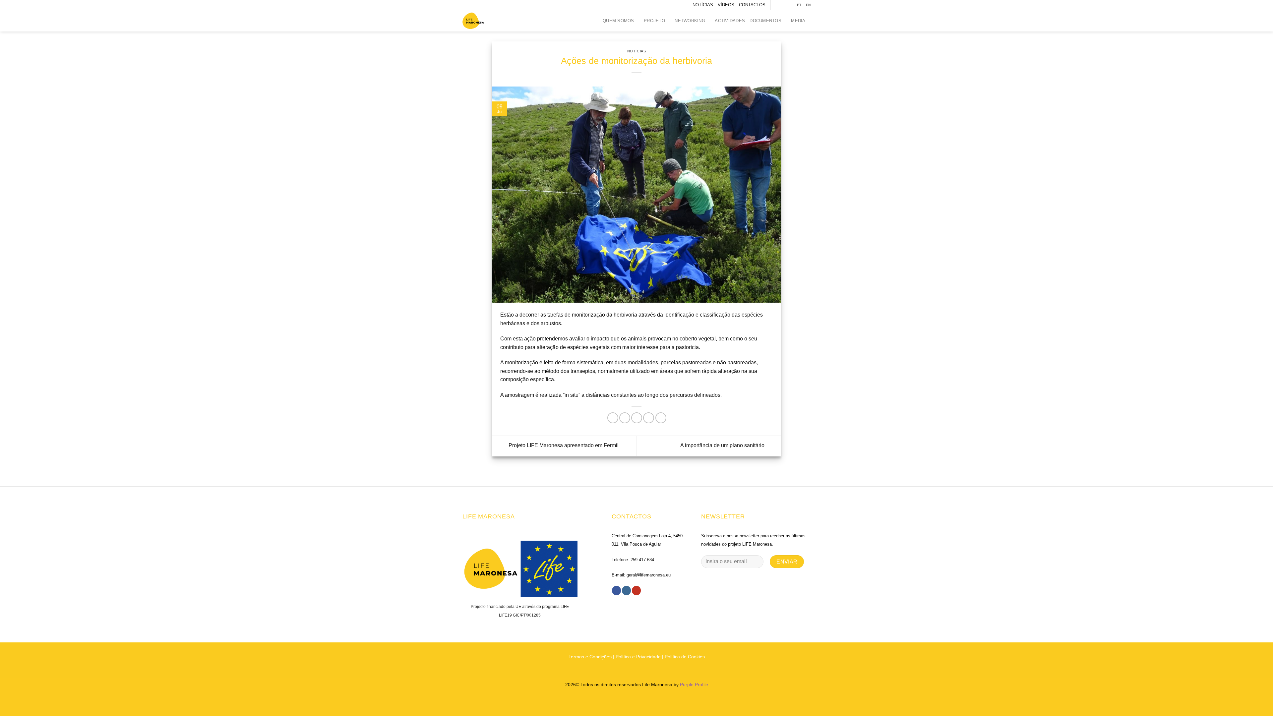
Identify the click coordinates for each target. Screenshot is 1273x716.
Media (798, 20)
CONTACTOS (752, 4)
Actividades (730, 20)
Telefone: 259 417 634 (633, 559)
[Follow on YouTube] (789, 5)
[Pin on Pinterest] (648, 417)
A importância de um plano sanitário (723, 445)
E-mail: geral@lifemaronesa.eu (641, 574)
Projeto (654, 20)
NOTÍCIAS (703, 4)
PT (799, 5)
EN (808, 5)
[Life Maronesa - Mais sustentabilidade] (479, 20)
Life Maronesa (657, 684)
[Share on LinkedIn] (660, 417)
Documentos (765, 20)
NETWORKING (690, 20)
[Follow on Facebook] (776, 5)
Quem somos (618, 20)
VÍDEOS (726, 4)
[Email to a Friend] (636, 417)
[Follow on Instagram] (783, 5)
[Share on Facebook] (612, 417)
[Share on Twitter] (624, 417)
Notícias (636, 51)
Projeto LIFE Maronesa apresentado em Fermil (563, 445)
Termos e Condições (590, 656)
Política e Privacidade (638, 656)
